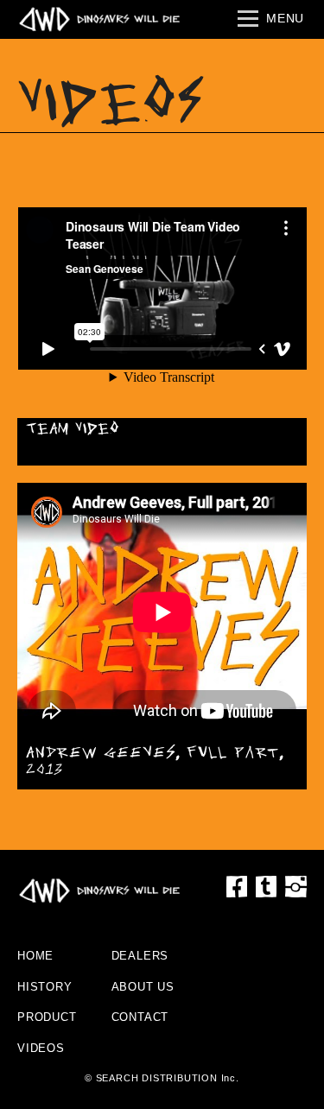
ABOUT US (143, 986)
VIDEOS (41, 1048)
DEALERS (140, 955)
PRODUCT (47, 1017)
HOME (35, 955)
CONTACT (140, 1017)
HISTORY (45, 986)
